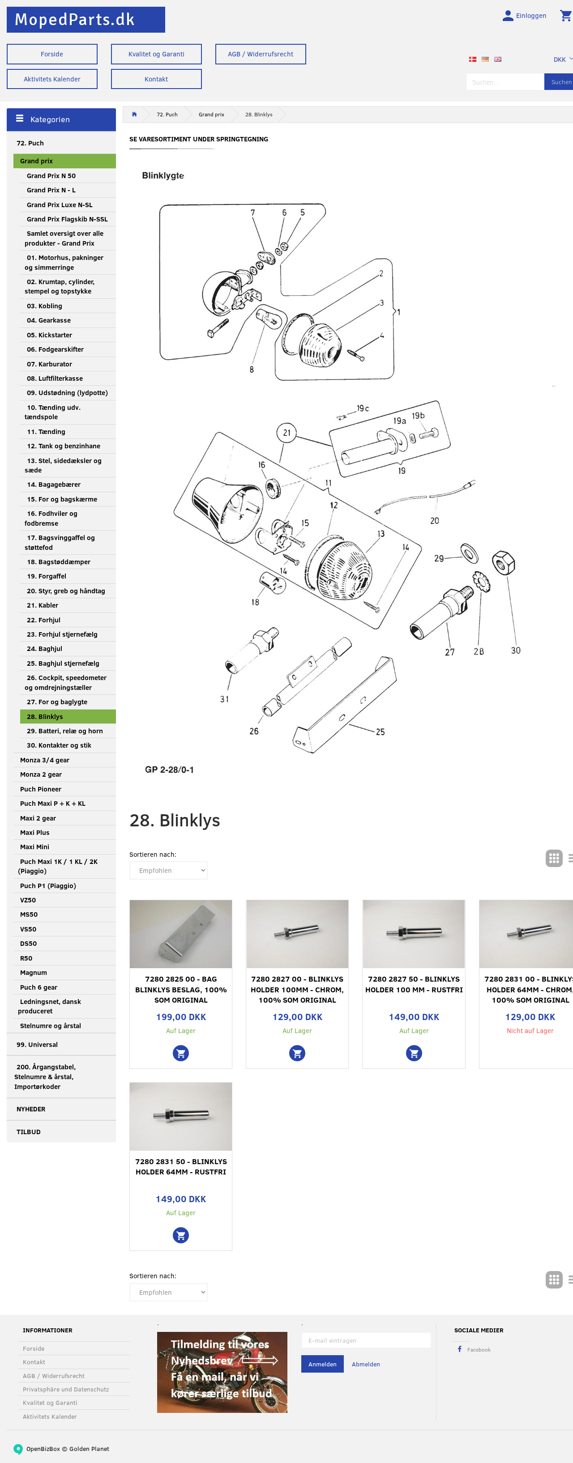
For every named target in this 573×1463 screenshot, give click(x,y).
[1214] (297, 1053)
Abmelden (366, 1364)
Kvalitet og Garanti (156, 53)
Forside (52, 53)
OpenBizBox (43, 1448)
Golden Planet (89, 1448)
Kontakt (156, 78)
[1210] (181, 1053)
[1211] (181, 1235)
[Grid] (554, 858)
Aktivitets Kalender (52, 78)
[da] (472, 58)
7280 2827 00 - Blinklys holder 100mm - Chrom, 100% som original (297, 989)
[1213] (414, 1053)
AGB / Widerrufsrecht (260, 53)
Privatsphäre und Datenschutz (66, 1389)
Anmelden (322, 1364)
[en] (498, 58)
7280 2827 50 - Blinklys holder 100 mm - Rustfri (414, 984)
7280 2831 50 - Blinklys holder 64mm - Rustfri (181, 1166)
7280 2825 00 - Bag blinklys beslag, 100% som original (181, 989)
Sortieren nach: (152, 854)
